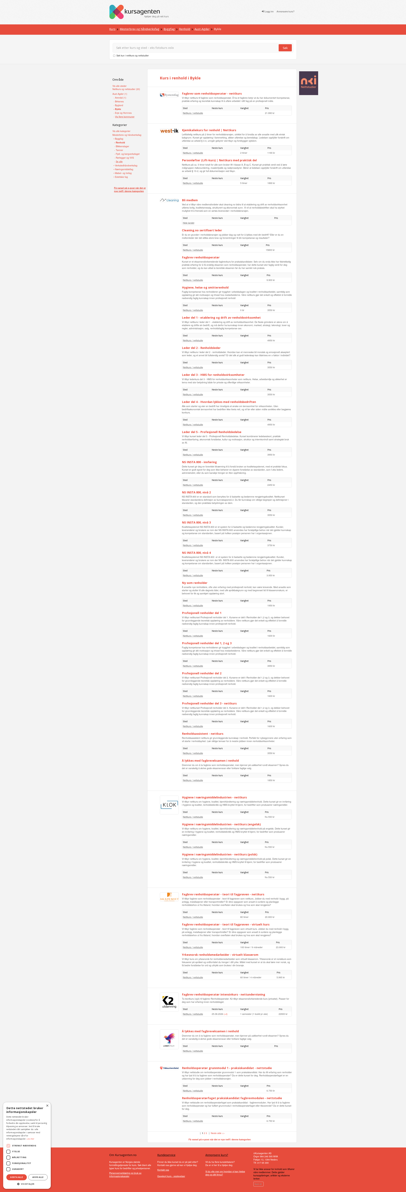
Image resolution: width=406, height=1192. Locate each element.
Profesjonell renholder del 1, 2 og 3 (207, 643)
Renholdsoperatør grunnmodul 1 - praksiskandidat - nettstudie (227, 1068)
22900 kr (283, 1013)
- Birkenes (119, 101)
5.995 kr (281, 977)
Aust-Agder (202, 29)
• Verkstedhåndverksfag (125, 165)
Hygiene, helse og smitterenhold (205, 287)
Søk (285, 48)
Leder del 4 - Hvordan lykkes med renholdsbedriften (219, 402)
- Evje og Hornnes (123, 112)
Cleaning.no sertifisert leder (202, 230)
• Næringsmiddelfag (123, 169)
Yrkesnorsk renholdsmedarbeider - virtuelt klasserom (220, 955)
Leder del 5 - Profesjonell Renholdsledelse (211, 432)
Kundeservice (166, 1155)
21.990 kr (270, 113)
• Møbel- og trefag (123, 173)
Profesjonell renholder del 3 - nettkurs (209, 703)
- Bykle (117, 109)
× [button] (47, 1106)
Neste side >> (218, 1133)
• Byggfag (118, 138)
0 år (242, 310)
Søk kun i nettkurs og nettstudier (132, 55)
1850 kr (271, 780)
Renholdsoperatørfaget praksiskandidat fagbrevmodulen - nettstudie (232, 1098)
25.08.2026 (218, 1013)
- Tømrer (118, 150)
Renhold (184, 29)
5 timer (243, 183)
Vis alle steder (119, 85)
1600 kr (271, 635)
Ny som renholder (194, 583)
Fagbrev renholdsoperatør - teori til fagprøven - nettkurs (223, 894)
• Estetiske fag (121, 176)
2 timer (243, 152)
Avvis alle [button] (38, 1177)
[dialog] (27, 1145)
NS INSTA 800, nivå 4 (196, 553)
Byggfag (169, 29)
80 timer (244, 917)
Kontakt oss (163, 1169)
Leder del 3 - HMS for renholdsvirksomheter (213, 375)
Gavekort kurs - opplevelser (171, 1176)
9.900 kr (271, 280)
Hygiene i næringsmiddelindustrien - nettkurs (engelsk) (221, 824)
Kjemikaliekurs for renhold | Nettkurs (209, 130)
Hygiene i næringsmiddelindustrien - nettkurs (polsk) (219, 854)
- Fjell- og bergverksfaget (127, 153)
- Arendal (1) (120, 97)
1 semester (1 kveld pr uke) (254, 1013)
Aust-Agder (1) (119, 93)
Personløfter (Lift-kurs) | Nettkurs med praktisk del (219, 160)
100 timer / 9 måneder (251, 947)
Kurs (112, 29)
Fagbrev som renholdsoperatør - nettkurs (212, 93)
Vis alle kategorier (121, 131)
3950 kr (271, 454)
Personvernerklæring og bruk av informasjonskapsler (125, 1174)
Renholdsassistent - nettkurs (202, 734)
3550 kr (271, 310)
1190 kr (271, 152)
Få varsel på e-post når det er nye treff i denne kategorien (130, 189)
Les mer (30, 1138)
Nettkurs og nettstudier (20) (126, 89)
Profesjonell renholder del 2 (201, 673)
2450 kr (271, 484)
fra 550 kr (270, 816)
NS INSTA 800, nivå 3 (196, 522)
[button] (27, 1184)
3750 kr (271, 545)
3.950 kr (271, 575)
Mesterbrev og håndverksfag (139, 29)
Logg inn (269, 11)
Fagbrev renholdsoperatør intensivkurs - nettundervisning (223, 994)
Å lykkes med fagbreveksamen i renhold (210, 760)
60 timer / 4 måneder (250, 977)
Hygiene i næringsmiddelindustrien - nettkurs (214, 797)
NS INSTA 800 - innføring (199, 462)
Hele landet (188, 222)
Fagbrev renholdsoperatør (201, 257)
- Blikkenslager (121, 146)
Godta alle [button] (16, 1177)
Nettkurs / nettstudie (193, 113)
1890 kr (271, 183)
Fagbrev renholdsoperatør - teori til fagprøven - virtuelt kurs (225, 924)
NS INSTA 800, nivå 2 (196, 492)
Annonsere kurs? (285, 11)
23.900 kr (280, 947)
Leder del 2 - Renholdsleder (201, 348)
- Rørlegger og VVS (124, 157)
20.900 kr (270, 917)
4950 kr (271, 340)
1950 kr (271, 605)
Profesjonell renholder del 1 (201, 613)
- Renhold (119, 142)
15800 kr (270, 249)
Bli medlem (190, 200)
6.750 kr (271, 1090)
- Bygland (118, 105)
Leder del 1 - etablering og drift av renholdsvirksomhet (221, 317)
